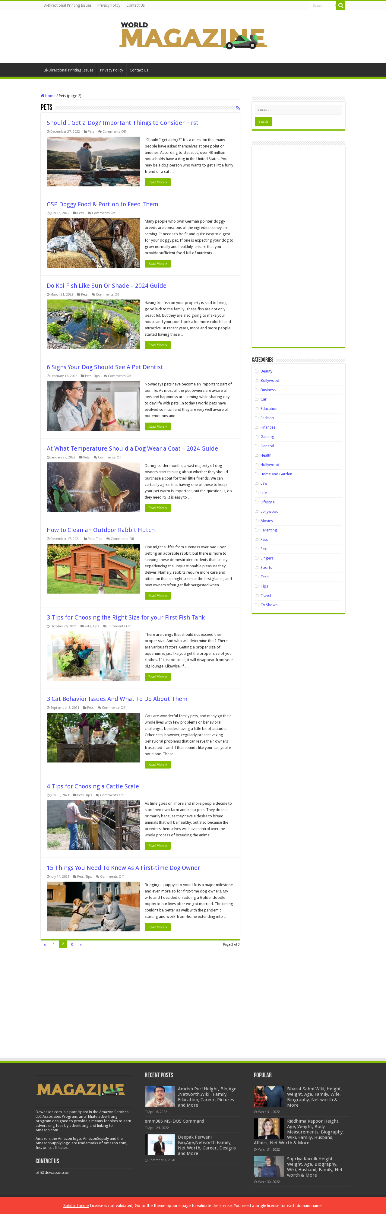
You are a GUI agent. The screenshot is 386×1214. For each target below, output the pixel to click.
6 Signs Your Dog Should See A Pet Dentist (105, 367)
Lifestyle (268, 502)
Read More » (157, 182)
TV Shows (269, 605)
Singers (267, 558)
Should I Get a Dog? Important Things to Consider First (122, 122)
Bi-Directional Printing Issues (67, 5)
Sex (264, 549)
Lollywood (270, 511)
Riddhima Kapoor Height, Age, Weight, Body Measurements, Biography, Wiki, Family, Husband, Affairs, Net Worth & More (299, 1132)
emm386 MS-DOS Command (174, 1121)
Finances (268, 427)
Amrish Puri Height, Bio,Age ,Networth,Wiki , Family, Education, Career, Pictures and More (207, 1097)
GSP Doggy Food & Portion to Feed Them (102, 204)
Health (266, 455)
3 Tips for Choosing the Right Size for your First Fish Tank (126, 617)
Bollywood (270, 380)
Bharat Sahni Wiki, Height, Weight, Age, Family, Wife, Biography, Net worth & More (314, 1097)
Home (49, 96)
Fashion (267, 418)
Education (269, 408)
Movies (267, 520)
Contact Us (135, 5)
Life (264, 492)
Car (264, 399)
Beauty (266, 371)
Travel (266, 595)
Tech (265, 577)
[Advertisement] (298, 248)
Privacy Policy (108, 5)
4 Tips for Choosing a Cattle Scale (93, 786)
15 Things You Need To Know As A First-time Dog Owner (123, 867)
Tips (96, 376)
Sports (266, 567)
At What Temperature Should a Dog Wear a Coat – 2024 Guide (132, 448)
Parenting (269, 530)
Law (264, 483)
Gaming (267, 436)
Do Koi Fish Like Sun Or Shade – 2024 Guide (106, 285)
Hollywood (270, 464)
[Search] (340, 5)
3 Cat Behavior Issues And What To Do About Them (117, 698)
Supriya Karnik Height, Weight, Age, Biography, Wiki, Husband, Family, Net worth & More (315, 1167)
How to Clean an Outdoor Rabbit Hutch (101, 530)
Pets (91, 132)
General (267, 446)
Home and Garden (276, 474)
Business (268, 390)
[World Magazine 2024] (193, 35)
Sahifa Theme (76, 1205)
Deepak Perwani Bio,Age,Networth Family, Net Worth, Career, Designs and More (207, 1145)
